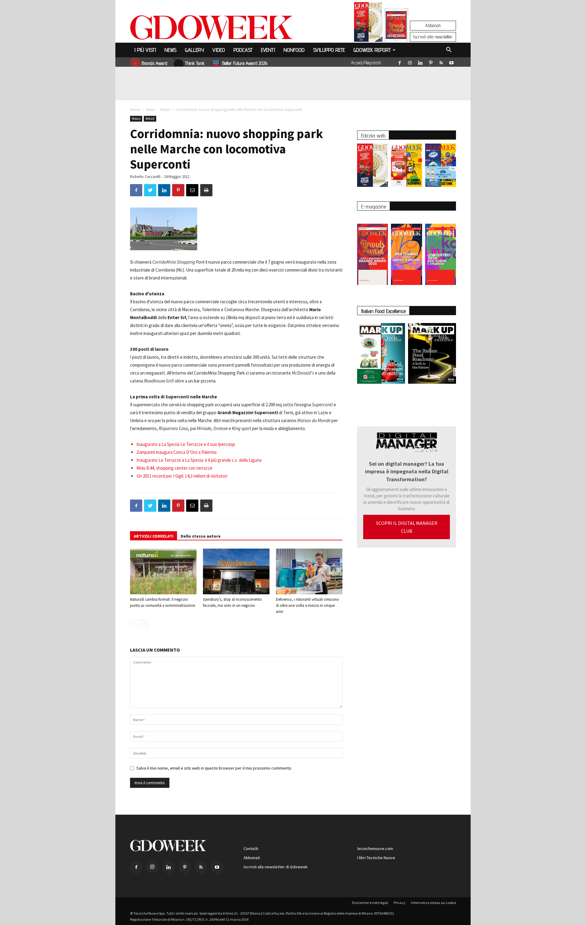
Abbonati (433, 25)
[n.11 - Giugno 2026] (406, 167)
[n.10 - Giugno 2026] (440, 167)
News (170, 50)
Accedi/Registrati (366, 63)
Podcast (242, 50)
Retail (165, 109)
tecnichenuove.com (375, 848)
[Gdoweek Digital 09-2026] (440, 251)
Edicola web (373, 135)
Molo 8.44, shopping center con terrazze (174, 468)
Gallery (194, 50)
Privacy (399, 902)
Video (218, 50)
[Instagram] (409, 61)
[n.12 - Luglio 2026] (368, 23)
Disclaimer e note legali (370, 902)
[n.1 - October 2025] (381, 354)
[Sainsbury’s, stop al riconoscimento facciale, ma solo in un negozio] (236, 571)
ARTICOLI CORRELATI (153, 536)
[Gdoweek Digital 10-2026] (406, 251)
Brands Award (154, 63)
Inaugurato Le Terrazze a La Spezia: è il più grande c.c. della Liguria (199, 460)
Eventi (268, 50)
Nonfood (294, 50)
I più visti (145, 50)
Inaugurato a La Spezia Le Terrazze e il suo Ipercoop (185, 444)
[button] (448, 50)
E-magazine (373, 206)
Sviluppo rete (329, 50)
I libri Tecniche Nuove (376, 857)
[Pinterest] (430, 61)
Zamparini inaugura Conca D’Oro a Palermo (176, 452)
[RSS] (441, 61)
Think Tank (194, 63)
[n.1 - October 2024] (432, 354)
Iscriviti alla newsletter (433, 37)
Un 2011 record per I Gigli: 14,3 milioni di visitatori (181, 476)
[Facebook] (399, 61)
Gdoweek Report (372, 50)
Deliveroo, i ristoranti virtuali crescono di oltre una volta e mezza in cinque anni (307, 605)
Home (135, 109)
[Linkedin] (420, 61)
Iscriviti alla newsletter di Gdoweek (276, 867)
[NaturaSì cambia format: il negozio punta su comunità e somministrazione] (163, 571)
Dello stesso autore (201, 536)
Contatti (251, 848)
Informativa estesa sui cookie (433, 902)
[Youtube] (451, 61)
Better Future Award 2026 (244, 63)
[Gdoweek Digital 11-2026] (396, 33)
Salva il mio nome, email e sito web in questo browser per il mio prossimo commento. (214, 768)
